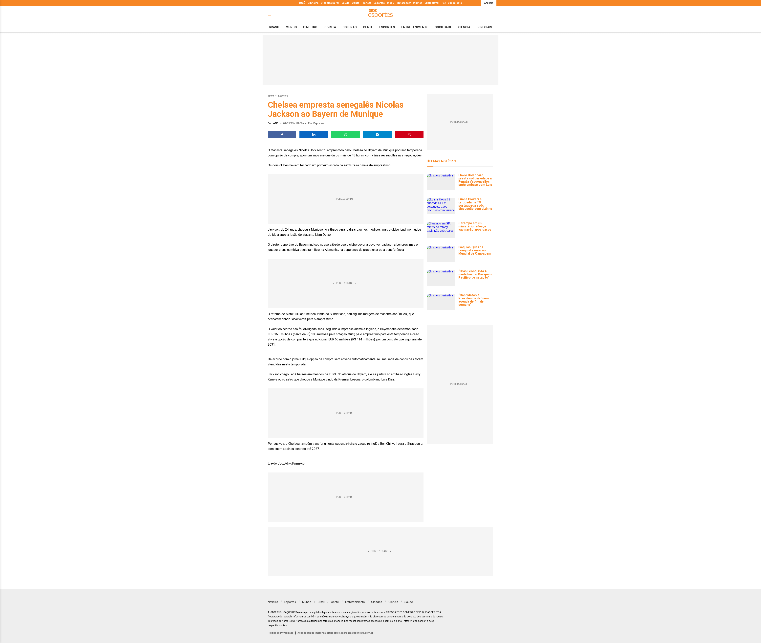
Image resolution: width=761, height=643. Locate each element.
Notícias (273, 602)
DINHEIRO (310, 27)
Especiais (484, 27)
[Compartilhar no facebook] (282, 134)
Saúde (345, 2)
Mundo (291, 27)
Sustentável (431, 2)
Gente (355, 2)
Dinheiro (313, 2)
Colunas (349, 27)
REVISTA (330, 27)
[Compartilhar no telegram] (377, 134)
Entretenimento (414, 27)
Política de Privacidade (281, 633)
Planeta (366, 2)
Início (271, 95)
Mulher (417, 2)
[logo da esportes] (380, 14)
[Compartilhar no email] (409, 134)
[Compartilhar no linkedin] (313, 134)
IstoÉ (302, 2)
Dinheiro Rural (330, 2)
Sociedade (443, 27)
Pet (444, 2)
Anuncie (488, 2)
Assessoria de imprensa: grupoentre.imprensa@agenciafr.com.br (335, 633)
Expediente (455, 2)
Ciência (464, 27)
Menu (390, 2)
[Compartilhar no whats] (345, 134)
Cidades (376, 602)
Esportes (379, 2)
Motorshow (404, 2)
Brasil (274, 27)
